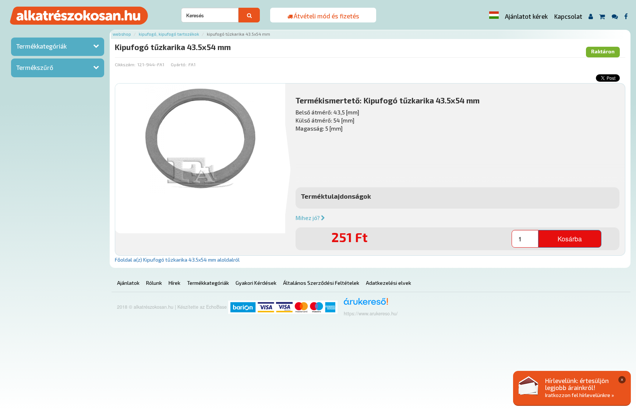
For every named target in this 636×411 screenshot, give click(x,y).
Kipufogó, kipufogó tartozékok (169, 34)
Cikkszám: (125, 64)
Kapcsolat (568, 16)
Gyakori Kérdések (256, 283)
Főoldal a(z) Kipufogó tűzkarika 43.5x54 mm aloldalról (177, 259)
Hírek (174, 283)
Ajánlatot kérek (526, 16)
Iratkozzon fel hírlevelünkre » (579, 395)
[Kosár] (602, 16)
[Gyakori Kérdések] (614, 16)
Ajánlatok (128, 283)
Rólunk (154, 283)
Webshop (122, 34)
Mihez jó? (308, 218)
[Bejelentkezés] (590, 16)
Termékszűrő (34, 67)
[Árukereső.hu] (363, 304)
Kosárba (570, 238)
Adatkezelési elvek (388, 283)
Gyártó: (179, 64)
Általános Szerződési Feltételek (321, 283)
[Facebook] (626, 16)
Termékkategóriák (41, 46)
